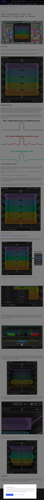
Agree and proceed (9, 494)
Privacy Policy (23, 491)
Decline (15, 494)
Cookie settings (21, 494)
